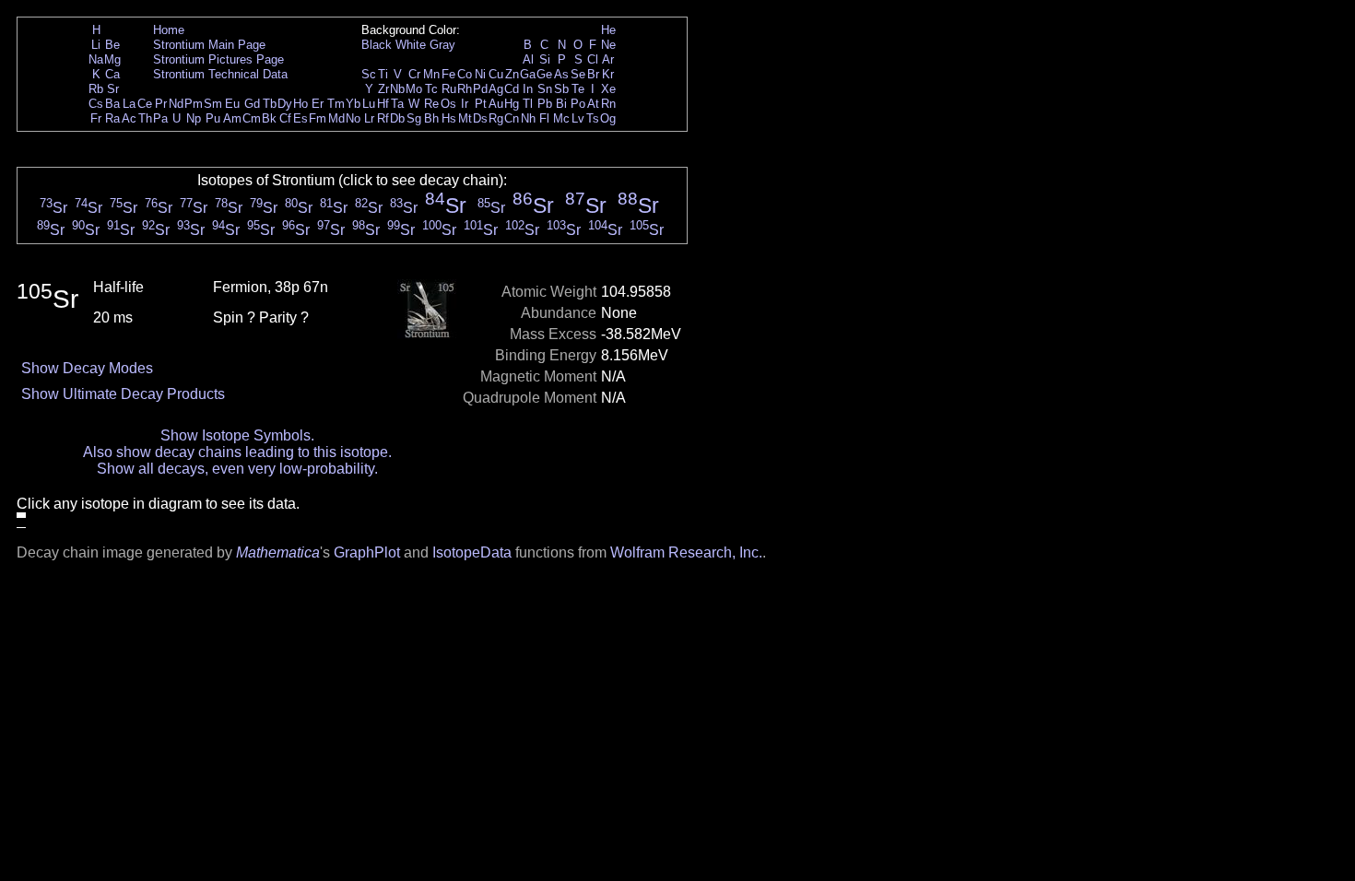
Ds (480, 118)
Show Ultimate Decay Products (123, 394)
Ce (144, 104)
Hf (383, 104)
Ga (528, 74)
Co (464, 74)
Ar (608, 59)
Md (336, 118)
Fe (448, 74)
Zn (512, 74)
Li (95, 45)
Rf (383, 118)
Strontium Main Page (209, 45)
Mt (465, 118)
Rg (496, 118)
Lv (577, 118)
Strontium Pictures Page (218, 59)
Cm (251, 118)
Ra (112, 118)
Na (95, 59)
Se (578, 74)
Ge (544, 74)
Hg (511, 104)
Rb (95, 89)
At (593, 104)
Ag (496, 89)
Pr (161, 104)
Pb (544, 104)
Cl (592, 59)
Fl (544, 118)
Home (168, 30)
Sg (413, 118)
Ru (449, 89)
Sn (544, 89)
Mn (431, 74)
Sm (213, 104)
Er (318, 104)
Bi (561, 104)
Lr (369, 118)
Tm (336, 104)
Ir (464, 104)
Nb (397, 89)
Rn (608, 104)
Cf (285, 118)
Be (112, 45)
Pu (213, 118)
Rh (464, 89)
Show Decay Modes (87, 368)
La (129, 104)
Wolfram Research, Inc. (686, 552)
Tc (431, 89)
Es (300, 118)
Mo (414, 89)
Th (145, 118)
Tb (270, 104)
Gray (442, 45)
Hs (449, 118)
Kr (608, 74)
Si (544, 59)
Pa (160, 118)
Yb (353, 104)
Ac (129, 118)
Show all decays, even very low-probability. (237, 468)
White (410, 45)
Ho (300, 104)
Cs (95, 104)
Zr (383, 89)
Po (578, 104)
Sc (368, 74)
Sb (561, 89)
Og (608, 118)
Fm (317, 118)
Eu (232, 104)
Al (528, 59)
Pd (480, 89)
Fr (95, 118)
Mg (112, 59)
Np (193, 118)
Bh (431, 118)
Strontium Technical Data (220, 74)
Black (376, 45)
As (561, 74)
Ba (112, 104)
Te (577, 89)
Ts (592, 118)
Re (431, 104)
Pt (481, 104)
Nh (528, 118)
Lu (368, 104)
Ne (608, 45)
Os (448, 104)
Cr (414, 74)
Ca (112, 74)
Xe (608, 89)
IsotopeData (472, 552)
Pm (193, 104)
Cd (511, 89)
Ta (397, 104)
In (528, 89)
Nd (176, 104)
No (353, 118)
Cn (511, 118)
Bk (269, 118)
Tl (528, 104)
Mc (561, 118)
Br (593, 74)
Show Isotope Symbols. (237, 435)
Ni (480, 74)
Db (397, 118)
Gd (252, 104)
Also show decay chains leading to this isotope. (237, 452)
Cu (496, 74)
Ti (383, 74)
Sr (113, 89)
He (608, 30)
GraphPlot (367, 552)
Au (496, 104)
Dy (284, 104)
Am (232, 118)
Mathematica (278, 552)
